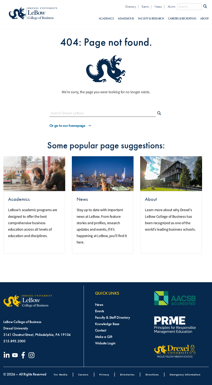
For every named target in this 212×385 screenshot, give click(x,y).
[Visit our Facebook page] (24, 355)
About (204, 18)
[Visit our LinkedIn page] (7, 355)
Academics (106, 18)
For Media (61, 374)
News (158, 6)
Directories (127, 374)
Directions (152, 374)
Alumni (171, 6)
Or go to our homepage (67, 125)
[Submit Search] (205, 6)
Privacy (104, 374)
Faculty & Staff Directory (112, 317)
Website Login (105, 343)
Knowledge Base (107, 324)
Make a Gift (103, 336)
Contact (100, 330)
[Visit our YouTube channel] (16, 355)
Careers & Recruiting (182, 18)
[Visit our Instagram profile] (32, 355)
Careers (83, 374)
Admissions (126, 18)
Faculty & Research (151, 18)
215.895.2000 (14, 341)
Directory (130, 6)
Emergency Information (185, 374)
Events (145, 6)
